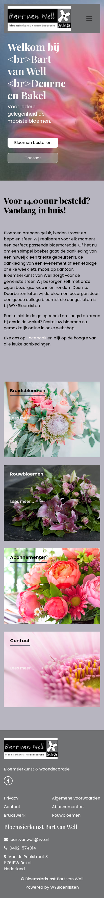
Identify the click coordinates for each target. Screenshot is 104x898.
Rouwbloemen (66, 815)
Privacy (11, 798)
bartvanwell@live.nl (29, 839)
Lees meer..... (23, 418)
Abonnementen (68, 807)
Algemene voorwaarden (76, 798)
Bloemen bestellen (32, 142)
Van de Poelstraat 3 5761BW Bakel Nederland (26, 863)
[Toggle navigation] (89, 18)
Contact (32, 158)
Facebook (36, 338)
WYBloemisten (64, 887)
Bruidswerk (14, 815)
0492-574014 (22, 848)
